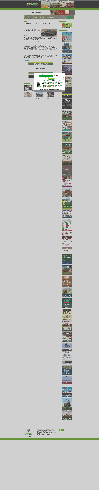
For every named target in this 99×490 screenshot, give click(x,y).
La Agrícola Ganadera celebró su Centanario (29, 90)
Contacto (62, 0)
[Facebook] (66, 0)
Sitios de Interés (57, 0)
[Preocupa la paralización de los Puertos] (41, 87)
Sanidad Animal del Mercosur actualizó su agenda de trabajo (31, 80)
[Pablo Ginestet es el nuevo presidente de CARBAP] (29, 94)
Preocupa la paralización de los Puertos (40, 90)
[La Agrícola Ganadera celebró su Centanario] (29, 87)
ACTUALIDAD (26, 21)
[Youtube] (68, 0)
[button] (98, 9)
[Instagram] (67, 0)
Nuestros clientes (51, 0)
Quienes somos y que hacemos (43, 0)
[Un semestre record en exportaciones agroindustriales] (41, 94)
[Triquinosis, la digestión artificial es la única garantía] (52, 94)
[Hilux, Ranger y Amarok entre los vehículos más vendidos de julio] (52, 87)
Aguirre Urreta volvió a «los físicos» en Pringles (52, 80)
